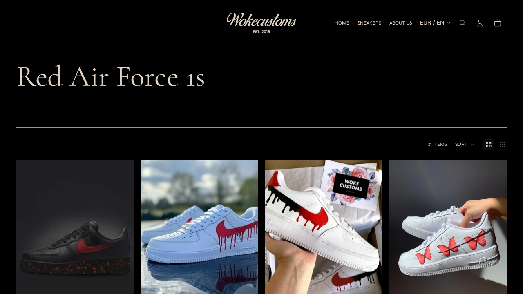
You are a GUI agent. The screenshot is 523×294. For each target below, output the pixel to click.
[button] (465, 145)
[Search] (463, 23)
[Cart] (498, 23)
